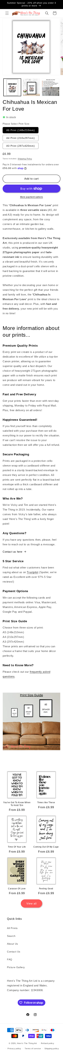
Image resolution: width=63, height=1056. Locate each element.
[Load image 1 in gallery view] (12, 87)
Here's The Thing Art (27, 1043)
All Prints (12, 928)
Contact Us (13, 951)
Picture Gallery (16, 967)
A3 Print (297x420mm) (20, 145)
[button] (7, 13)
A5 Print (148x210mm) (20, 130)
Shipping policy (51, 1048)
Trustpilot (32, 572)
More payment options (31, 197)
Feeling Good (46, 888)
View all (31, 903)
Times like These (46, 802)
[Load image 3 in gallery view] (50, 87)
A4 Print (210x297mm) (20, 138)
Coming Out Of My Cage (46, 847)
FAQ (9, 959)
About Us (12, 943)
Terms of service (33, 1048)
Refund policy (47, 1043)
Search (11, 936)
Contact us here (12, 551)
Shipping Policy (25, 159)
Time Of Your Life (17, 847)
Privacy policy (14, 1048)
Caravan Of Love (17, 888)
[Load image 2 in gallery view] (31, 87)
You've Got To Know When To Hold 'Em (17, 803)
